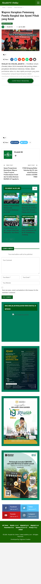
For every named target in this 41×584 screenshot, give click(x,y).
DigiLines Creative (25, 539)
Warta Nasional (7, 23)
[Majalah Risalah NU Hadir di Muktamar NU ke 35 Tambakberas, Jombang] (29, 220)
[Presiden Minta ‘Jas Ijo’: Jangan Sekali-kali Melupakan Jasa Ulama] (11, 220)
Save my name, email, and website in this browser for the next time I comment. (20, 291)
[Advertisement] (20, 111)
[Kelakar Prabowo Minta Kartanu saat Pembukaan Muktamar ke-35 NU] (11, 198)
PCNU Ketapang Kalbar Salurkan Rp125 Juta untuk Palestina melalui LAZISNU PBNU (29, 172)
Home (6, 525)
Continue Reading (20, 81)
